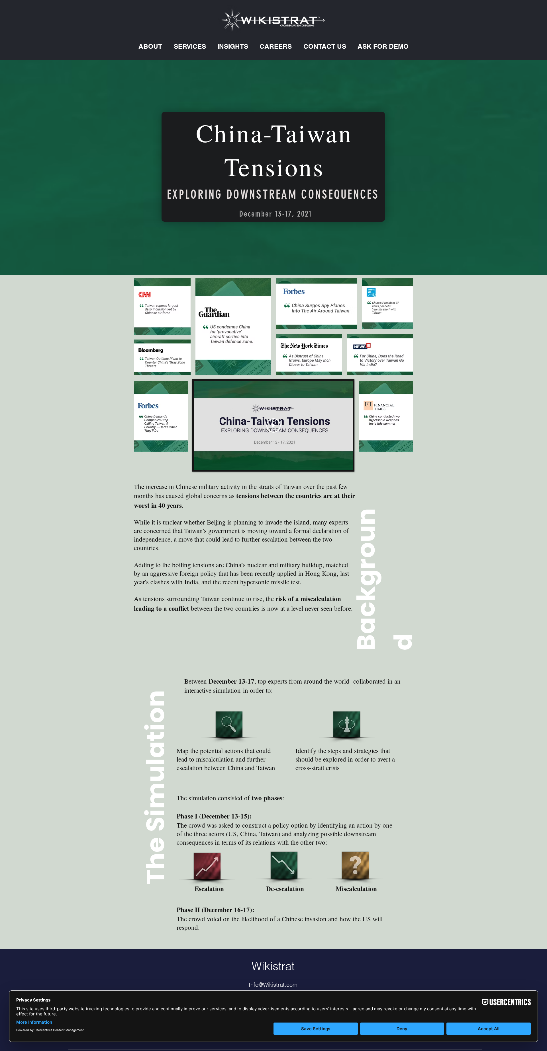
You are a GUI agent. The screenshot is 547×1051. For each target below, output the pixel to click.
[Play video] (273, 425)
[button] (150, 46)
